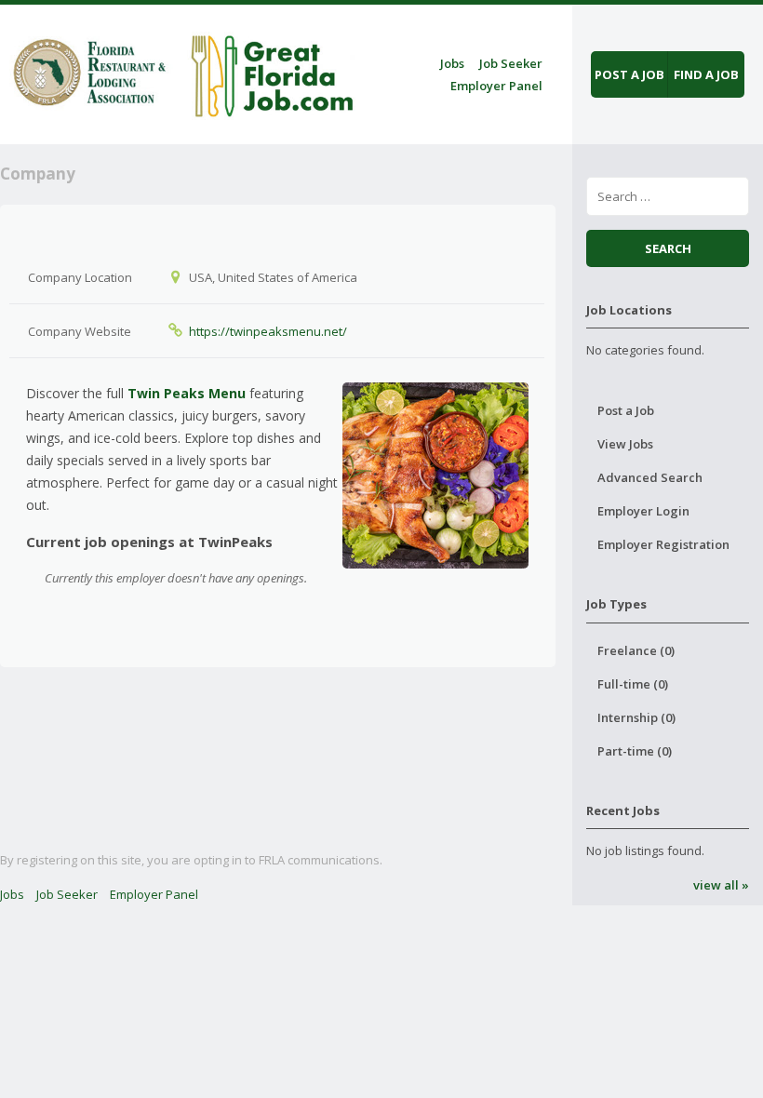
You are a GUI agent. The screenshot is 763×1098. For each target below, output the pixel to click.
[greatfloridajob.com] (180, 71)
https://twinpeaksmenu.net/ (268, 331)
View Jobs (625, 443)
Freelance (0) (636, 650)
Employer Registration (663, 544)
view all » (720, 885)
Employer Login (643, 510)
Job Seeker (510, 63)
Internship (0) (636, 717)
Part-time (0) (634, 751)
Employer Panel (496, 85)
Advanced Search (650, 477)
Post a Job (625, 410)
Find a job (706, 74)
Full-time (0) (632, 684)
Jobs (452, 63)
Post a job (629, 74)
